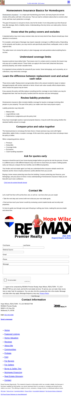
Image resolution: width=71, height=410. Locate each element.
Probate (7, 353)
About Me (8, 345)
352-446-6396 (8, 315)
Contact (7, 380)
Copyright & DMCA (19, 391)
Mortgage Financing (13, 372)
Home (7, 330)
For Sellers (9, 365)
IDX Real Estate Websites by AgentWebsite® (14, 394)
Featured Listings (12, 334)
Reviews (8, 342)
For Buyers (9, 361)
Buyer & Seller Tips (12, 369)
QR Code (3, 391)
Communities (10, 349)
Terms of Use (10, 391)
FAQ (6, 357)
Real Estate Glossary (13, 376)
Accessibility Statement (38, 391)
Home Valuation (11, 338)
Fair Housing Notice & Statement (54, 391)
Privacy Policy (28, 391)
